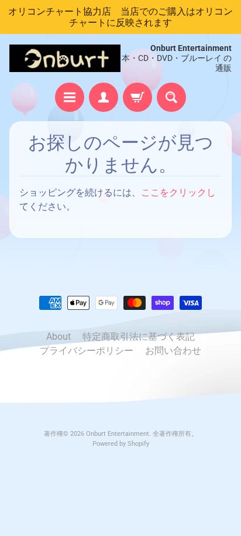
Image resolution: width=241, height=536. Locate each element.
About (58, 336)
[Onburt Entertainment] (64, 59)
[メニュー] (69, 97)
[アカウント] (103, 97)
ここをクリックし (178, 192)
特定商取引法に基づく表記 (138, 336)
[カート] (137, 97)
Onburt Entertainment (117, 434)
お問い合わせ (173, 350)
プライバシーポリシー (86, 350)
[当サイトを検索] (171, 97)
